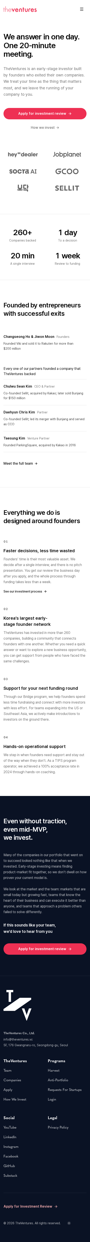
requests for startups (65, 1090)
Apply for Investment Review (27, 1206)
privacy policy (58, 1127)
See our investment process (22, 591)
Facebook (10, 1156)
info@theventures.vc (18, 1039)
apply (7, 1090)
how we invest (14, 1099)
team (7, 1070)
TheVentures (24, 1223)
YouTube (9, 1127)
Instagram (11, 1147)
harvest (53, 1070)
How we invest (43, 127)
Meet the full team (18, 463)
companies (12, 1080)
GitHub (9, 1166)
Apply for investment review (42, 113)
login (52, 1099)
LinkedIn (9, 1137)
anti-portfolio (58, 1080)
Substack (10, 1175)
